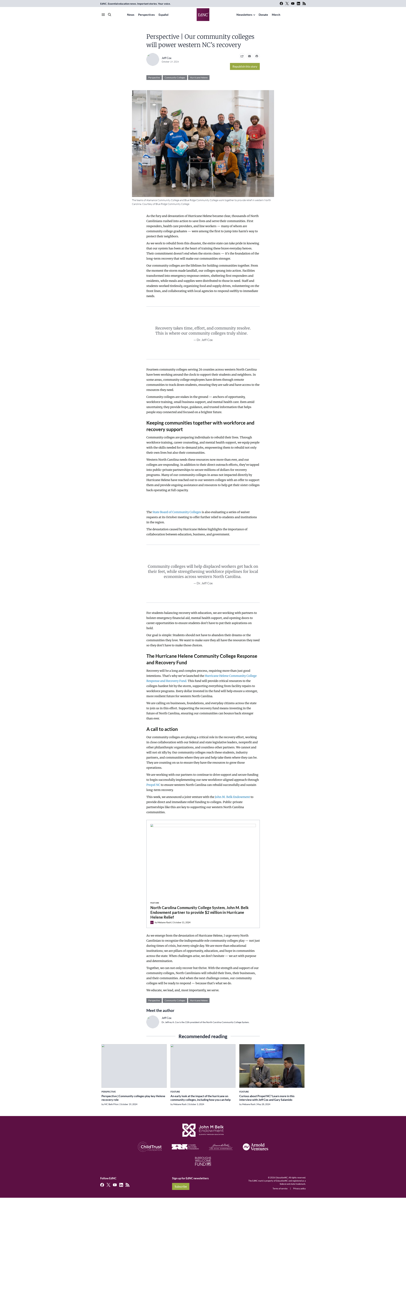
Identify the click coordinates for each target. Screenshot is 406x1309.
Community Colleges (175, 77)
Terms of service (280, 1188)
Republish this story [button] (244, 66)
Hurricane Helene (199, 77)
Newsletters (244, 14)
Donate (263, 14)
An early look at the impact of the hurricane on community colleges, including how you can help (200, 1097)
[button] (249, 56)
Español (163, 14)
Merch (276, 14)
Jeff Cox (166, 58)
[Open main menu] (103, 15)
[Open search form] (110, 15)
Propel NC (153, 785)
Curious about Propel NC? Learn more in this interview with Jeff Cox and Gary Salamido (267, 1097)
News (130, 14)
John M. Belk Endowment (232, 797)
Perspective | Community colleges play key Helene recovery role (133, 1097)
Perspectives (146, 14)
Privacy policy (299, 1188)
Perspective (154, 77)
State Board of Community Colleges (176, 512)
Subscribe (181, 1186)
